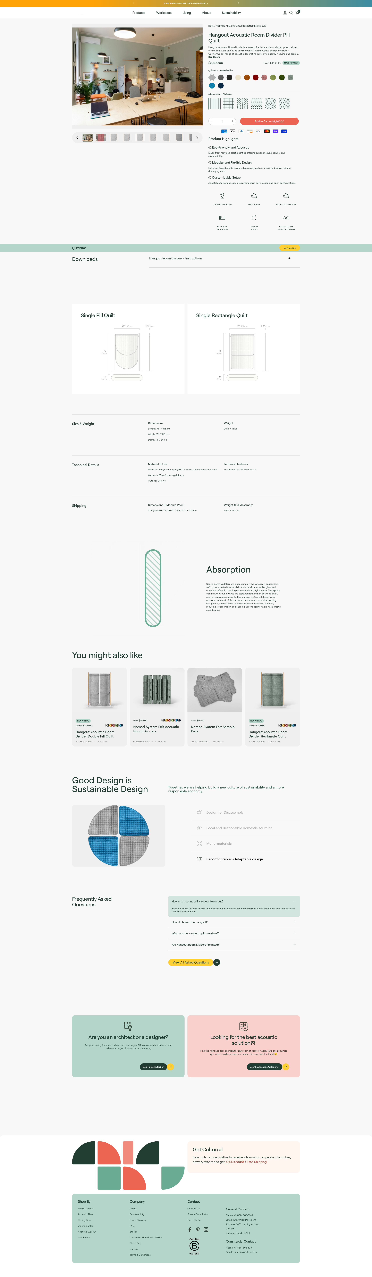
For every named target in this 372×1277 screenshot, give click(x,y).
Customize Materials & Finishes (146, 1237)
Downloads (290, 247)
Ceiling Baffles (85, 1225)
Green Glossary (138, 1220)
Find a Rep (135, 1243)
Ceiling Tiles (84, 1220)
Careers (134, 1248)
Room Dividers (85, 1208)
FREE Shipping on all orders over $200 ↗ (186, 3)
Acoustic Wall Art (87, 1231)
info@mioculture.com (244, 1219)
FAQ (132, 1225)
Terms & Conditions (140, 1254)
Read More (214, 56)
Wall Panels (84, 1237)
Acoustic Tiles (85, 1214)
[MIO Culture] (82, 12)
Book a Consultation (198, 1214)
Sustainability (137, 1214)
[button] (291, 13)
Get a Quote (194, 1220)
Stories (133, 1231)
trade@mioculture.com (245, 1252)
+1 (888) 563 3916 (243, 1247)
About (133, 1208)
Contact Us (193, 1208)
